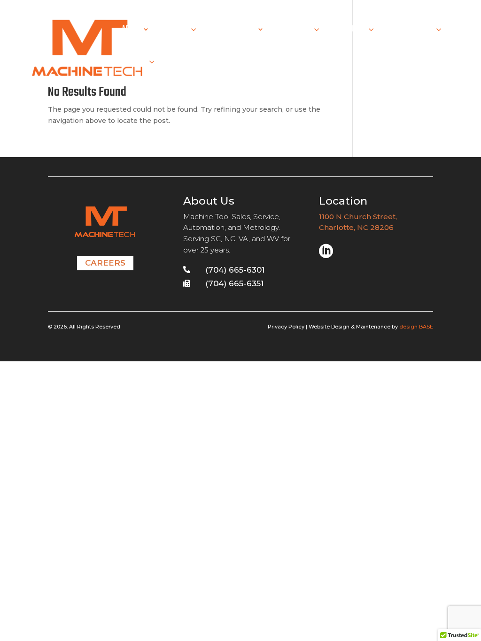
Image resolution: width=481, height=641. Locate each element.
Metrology (349, 31)
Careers (105, 262)
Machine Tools (232, 31)
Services (174, 31)
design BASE (416, 326)
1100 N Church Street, (359, 216)
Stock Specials (411, 31)
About (131, 31)
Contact (134, 63)
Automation (293, 31)
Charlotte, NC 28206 (356, 227)
